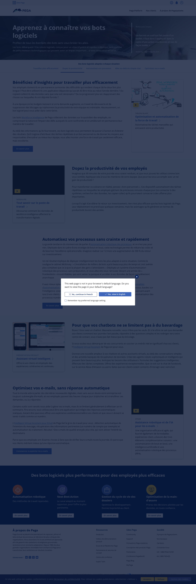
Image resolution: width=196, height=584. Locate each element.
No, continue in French (82, 294)
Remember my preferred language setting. (87, 300)
